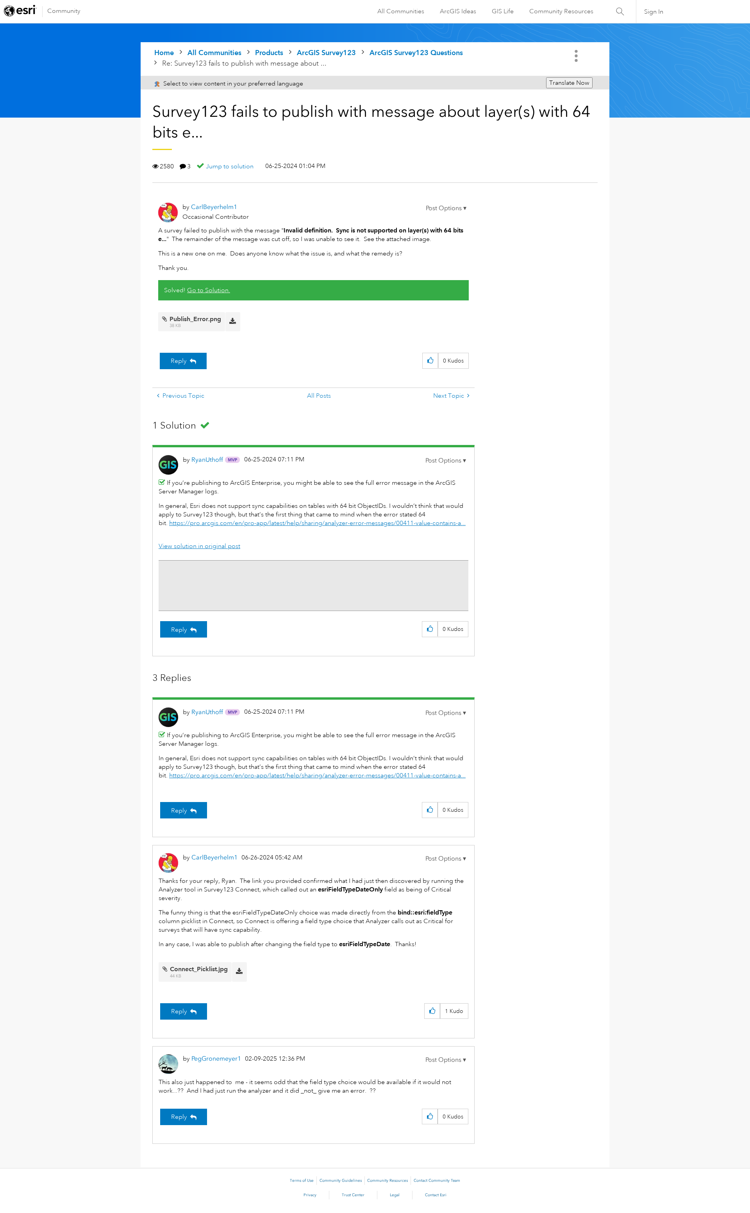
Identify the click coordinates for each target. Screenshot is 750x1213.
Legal (395, 1195)
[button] (446, 208)
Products (269, 52)
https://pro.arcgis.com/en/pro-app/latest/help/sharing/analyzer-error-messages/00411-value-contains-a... (317, 523)
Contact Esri (435, 1195)
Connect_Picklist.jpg (199, 969)
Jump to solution (230, 166)
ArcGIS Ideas (458, 11)
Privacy (310, 1195)
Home (164, 52)
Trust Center (353, 1195)
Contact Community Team (437, 1180)
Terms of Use (302, 1180)
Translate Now (569, 83)
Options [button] (577, 56)
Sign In (653, 12)
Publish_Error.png (195, 319)
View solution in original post (199, 546)
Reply (179, 361)
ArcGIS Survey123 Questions (416, 52)
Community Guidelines (341, 1180)
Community (63, 11)
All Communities (400, 11)
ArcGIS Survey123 (326, 52)
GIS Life (503, 11)
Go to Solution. (208, 290)
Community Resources (561, 11)
